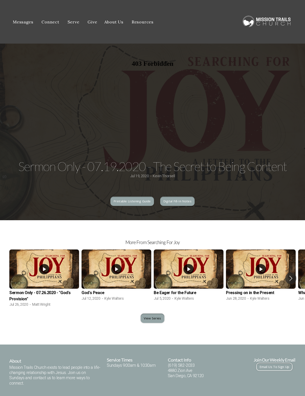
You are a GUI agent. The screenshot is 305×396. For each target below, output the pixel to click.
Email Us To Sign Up (274, 367)
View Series (152, 318)
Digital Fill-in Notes (177, 201)
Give (92, 21)
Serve (74, 21)
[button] (291, 278)
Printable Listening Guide (132, 201)
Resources (143, 21)
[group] (44, 278)
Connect (50, 21)
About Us (114, 21)
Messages (23, 21)
